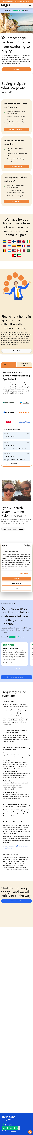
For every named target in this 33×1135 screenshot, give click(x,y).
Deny (16, 588)
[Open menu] (30, 5)
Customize (15, 583)
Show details (24, 573)
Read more (16, 351)
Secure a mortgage (15, 129)
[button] (16, 701)
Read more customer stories (16, 677)
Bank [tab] (4, 364)
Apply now (16, 69)
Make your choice (16, 901)
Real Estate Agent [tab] (24, 364)
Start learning (15, 201)
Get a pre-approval (16, 166)
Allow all (16, 578)
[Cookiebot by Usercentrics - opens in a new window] (23, 545)
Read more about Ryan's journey (13, 529)
